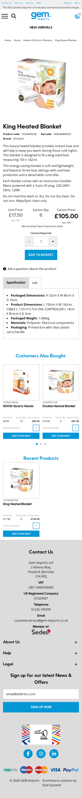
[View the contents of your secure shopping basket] (77, 16)
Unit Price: (15, 210)
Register (68, 3)
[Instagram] (41, 753)
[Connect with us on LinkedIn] (54, 753)
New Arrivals (41, 27)
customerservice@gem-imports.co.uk (41, 620)
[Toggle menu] (5, 16)
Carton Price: (66, 210)
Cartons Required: (41, 233)
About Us (18, 3)
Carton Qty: (41, 210)
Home (8, 40)
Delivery (29, 3)
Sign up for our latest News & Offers (41, 679)
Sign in (77, 3)
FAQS (38, 3)
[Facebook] (28, 753)
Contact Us (6, 3)
